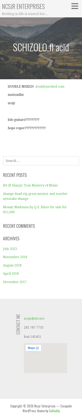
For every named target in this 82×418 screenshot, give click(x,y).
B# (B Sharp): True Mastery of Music (30, 185)
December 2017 (15, 282)
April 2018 (11, 273)
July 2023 (10, 249)
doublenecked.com (49, 86)
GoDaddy (54, 410)
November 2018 (15, 257)
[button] (76, 6)
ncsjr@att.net (34, 318)
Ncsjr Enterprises (23, 6)
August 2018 (12, 265)
